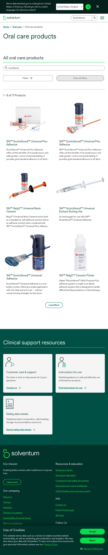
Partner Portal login (65, 510)
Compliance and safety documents (72, 480)
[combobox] (84, 18)
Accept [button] (92, 531)
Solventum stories (64, 470)
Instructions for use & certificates (71, 486)
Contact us (61, 505)
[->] (88, 6)
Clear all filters (80, 78)
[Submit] (94, 18)
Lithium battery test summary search (73, 491)
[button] (92, 549)
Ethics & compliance (13, 523)
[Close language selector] (97, 6)
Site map (60, 515)
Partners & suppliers (12, 512)
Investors (7, 507)
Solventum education (66, 475)
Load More (54, 305)
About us (7, 497)
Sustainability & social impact (17, 518)
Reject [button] (92, 540)
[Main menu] (102, 18)
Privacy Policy (51, 544)
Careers (7, 502)
